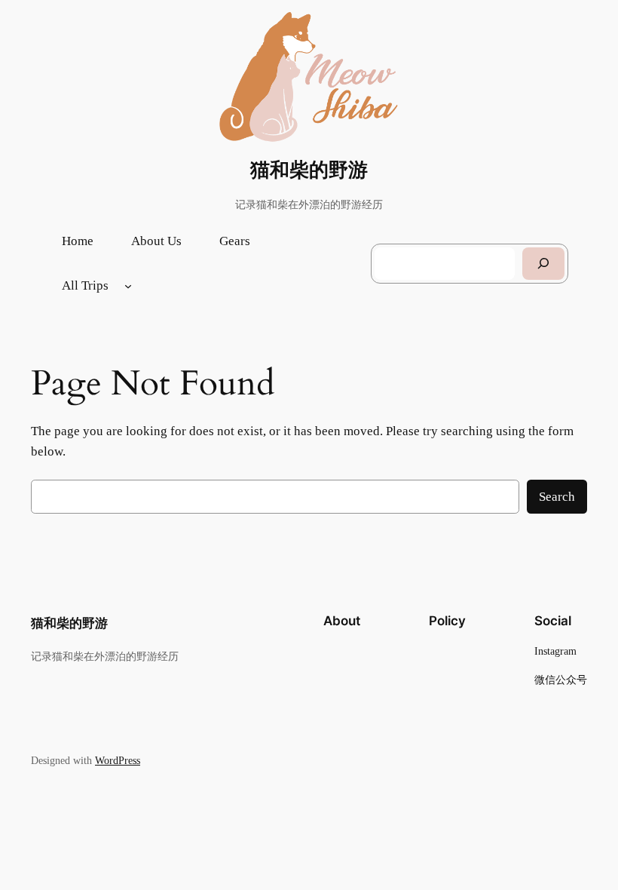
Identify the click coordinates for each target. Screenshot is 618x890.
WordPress (117, 760)
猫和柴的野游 (309, 170)
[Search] (543, 263)
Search (557, 497)
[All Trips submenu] (128, 286)
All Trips (85, 285)
